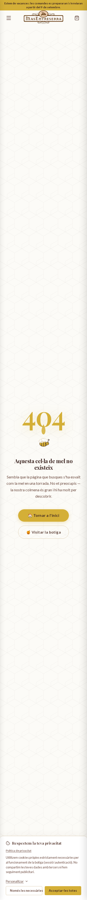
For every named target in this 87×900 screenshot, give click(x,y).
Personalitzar (15, 881)
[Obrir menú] (12, 18)
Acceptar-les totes (63, 890)
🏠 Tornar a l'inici (43, 515)
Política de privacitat (18, 850)
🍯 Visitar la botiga (43, 532)
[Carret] (76, 18)
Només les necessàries (26, 890)
